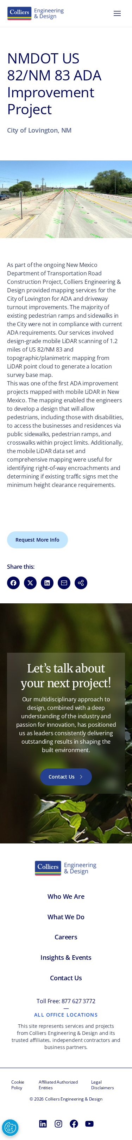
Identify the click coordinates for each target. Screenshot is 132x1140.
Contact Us (62, 776)
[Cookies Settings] (10, 1127)
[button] (81, 583)
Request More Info (37, 539)
